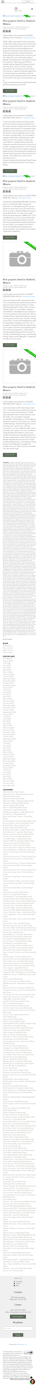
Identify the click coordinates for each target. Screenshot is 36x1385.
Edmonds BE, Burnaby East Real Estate (12, 520)
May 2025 (7, 694)
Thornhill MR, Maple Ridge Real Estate (17, 1206)
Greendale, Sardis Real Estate (20, 538)
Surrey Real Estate (8, 610)
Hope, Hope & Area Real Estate (15, 550)
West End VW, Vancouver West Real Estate (19, 1239)
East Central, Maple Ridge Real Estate (12, 515)
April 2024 (7, 723)
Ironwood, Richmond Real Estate (15, 1035)
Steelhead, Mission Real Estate (14, 605)
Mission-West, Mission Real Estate (26, 563)
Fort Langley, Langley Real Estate (15, 968)
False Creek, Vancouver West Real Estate (18, 961)
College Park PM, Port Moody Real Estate (18, 899)
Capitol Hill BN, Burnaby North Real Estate (18, 841)
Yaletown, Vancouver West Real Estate (16, 634)
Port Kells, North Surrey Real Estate (16, 578)
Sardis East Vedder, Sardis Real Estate (13, 590)
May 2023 (7, 748)
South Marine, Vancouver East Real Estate (17, 597)
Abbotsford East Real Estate (17, 462)
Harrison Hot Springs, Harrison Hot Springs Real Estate (17, 542)
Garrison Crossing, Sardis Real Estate (12, 532)
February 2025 (8, 701)
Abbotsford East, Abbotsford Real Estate (18, 794)
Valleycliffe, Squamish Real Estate (17, 616)
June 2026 (7, 665)
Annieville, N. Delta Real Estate (14, 814)
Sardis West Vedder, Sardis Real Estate (17, 1155)
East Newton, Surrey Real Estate (17, 517)
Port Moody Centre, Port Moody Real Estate (19, 1117)
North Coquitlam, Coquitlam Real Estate (24, 569)
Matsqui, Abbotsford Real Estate (15, 1059)
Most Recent (7, 659)
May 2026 (7, 668)
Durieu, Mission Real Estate (16, 513)
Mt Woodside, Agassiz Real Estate (24, 566)
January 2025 (8, 703)
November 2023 (9, 734)
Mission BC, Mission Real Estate (14, 1066)
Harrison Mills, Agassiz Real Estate (16, 1015)
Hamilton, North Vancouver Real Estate (25, 541)
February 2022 (8, 781)
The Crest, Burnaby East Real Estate (12, 612)
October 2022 (8, 763)
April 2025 (7, 696)
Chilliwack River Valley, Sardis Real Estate (18, 881)
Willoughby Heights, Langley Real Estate (17, 631)
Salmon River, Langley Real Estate (17, 587)
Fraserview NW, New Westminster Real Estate (14, 529)
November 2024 (9, 708)
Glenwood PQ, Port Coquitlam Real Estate (18, 988)
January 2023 (8, 757)
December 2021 (9, 785)
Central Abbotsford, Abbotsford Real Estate (24, 483)
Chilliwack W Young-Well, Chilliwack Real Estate (19, 495)
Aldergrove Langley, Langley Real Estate (13, 469)
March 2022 (7, 779)
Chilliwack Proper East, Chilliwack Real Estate (20, 490)
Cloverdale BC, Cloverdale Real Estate (17, 896)
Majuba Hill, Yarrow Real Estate (17, 559)
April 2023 (7, 750)
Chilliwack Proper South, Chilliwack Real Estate (15, 492)
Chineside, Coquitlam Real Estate (15, 892)
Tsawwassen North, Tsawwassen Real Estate (18, 613)
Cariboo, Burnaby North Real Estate (16, 481)
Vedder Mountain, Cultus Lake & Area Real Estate (15, 619)
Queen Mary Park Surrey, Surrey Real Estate (19, 1121)
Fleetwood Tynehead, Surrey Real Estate (18, 963)
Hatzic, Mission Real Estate (13, 1019)
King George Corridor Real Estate (15, 1039)
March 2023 (7, 752)
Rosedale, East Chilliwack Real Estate (16, 585)
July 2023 (6, 743)
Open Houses (8, 650)
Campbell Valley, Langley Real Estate (17, 839)
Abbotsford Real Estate (22, 464)
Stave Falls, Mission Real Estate (14, 1181)
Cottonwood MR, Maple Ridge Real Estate (18, 910)
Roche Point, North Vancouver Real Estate (18, 1128)
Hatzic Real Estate (21, 544)
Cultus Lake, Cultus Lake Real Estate (16, 923)
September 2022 (9, 765)
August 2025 (8, 688)
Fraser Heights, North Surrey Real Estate (24, 527)
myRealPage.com (21, 1344)
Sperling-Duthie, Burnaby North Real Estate (14, 602)
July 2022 (6, 770)
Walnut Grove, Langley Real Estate (16, 1233)
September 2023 (9, 739)
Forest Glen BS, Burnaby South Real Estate (17, 526)
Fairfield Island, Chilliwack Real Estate (17, 957)
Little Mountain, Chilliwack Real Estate (17, 1052)
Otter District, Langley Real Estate (21, 573)
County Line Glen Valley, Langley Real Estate (23, 505)
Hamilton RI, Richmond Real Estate (16, 1006)
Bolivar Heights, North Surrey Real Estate (18, 823)
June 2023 (7, 745)
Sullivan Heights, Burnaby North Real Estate (19, 1186)
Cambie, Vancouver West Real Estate (21, 478)
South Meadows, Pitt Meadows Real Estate (19, 1166)
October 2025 (8, 683)
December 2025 (9, 679)
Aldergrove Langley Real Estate (24, 468)
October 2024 (8, 710)
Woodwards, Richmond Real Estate (16, 1262)
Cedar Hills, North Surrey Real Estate (16, 845)
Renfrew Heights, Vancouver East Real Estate (18, 582)
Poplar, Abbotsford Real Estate (14, 1112)
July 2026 (6, 663)
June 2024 (7, 719)
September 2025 (9, 685)
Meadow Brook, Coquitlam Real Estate (19, 560)
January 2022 (8, 783)
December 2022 (9, 759)
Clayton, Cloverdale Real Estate (15, 498)
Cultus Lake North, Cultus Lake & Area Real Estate (15, 507)
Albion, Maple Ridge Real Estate (15, 807)
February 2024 (8, 728)
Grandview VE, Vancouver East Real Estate (13, 536)
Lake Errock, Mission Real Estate (20, 554)
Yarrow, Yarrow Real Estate (13, 1270)
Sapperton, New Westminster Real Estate (18, 1139)
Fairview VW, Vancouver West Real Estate (17, 523)
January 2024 (8, 730)
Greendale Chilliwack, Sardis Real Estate (18, 997)
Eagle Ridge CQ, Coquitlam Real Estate (17, 934)
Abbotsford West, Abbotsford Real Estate (20, 465)
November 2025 (9, 681)
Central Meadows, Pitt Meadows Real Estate (14, 484)
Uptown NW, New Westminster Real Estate (19, 1213)
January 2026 (8, 676)
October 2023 (8, 737)
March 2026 (7, 672)
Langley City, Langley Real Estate (15, 1048)
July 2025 (6, 690)
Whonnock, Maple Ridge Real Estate (16, 1253)
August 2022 (8, 768)
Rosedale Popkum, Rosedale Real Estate (18, 1130)
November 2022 (9, 761)
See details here (29, 38)
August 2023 (8, 741)
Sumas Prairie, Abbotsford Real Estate (17, 1193)
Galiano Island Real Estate (26, 530)
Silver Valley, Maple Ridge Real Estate (17, 1161)
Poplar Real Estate (17, 576)
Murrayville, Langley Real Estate (15, 1086)
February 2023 (8, 754)
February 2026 (8, 674)
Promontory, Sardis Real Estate (24, 579)
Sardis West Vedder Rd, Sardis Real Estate (18, 1150)
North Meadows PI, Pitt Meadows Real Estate (14, 570)
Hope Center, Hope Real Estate (21, 547)
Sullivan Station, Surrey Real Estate (21, 606)
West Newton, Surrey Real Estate (15, 1244)
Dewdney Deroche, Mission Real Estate (19, 510)
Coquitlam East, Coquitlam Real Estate (25, 502)
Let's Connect (18, 1316)
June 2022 (7, 772)
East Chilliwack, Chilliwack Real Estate (17, 941)
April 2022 (7, 777)
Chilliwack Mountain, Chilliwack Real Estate (19, 863)
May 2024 (7, 721)
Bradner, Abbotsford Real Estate (15, 827)
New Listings (7, 648)
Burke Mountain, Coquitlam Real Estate (13, 477)
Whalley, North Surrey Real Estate (26, 627)
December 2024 (9, 705)
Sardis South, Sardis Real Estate (11, 591)
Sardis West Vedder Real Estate (17, 593)
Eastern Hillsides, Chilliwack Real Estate (18, 945)
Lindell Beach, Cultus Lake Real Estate (23, 556)
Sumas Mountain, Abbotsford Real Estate (18, 1190)
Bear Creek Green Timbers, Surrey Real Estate (18, 471)
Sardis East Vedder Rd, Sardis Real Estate (18, 1141)
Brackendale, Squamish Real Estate (18, 474)
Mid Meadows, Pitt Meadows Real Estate (18, 1063)
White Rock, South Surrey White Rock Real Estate (15, 628)
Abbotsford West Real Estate (13, 799)
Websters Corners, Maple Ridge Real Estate (20, 622)
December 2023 (9, 732)
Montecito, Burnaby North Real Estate (12, 564)
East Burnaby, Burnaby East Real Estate (25, 514)
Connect (27, 1)
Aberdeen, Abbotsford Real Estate (16, 803)
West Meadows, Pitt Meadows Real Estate (20, 625)
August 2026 (8, 661)
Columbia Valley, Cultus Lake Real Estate (18, 903)
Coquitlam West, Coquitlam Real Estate (13, 504)
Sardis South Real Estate (30, 590)
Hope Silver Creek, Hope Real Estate (16, 1030)
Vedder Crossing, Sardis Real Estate (26, 618)
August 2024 (8, 714)
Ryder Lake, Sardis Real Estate (14, 1135)
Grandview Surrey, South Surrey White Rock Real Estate (18, 535)
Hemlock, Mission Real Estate (17, 28)
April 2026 (7, 670)
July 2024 (6, 717)
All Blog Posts (8, 646)
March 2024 (7, 725)
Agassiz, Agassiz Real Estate (23, 467)
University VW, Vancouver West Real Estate (19, 1210)
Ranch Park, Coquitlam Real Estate (16, 1124)
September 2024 (9, 712)
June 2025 (7, 692)
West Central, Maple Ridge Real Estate (17, 1237)
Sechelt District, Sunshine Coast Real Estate (19, 1159)
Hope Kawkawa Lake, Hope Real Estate (18, 1028)
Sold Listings (7, 652)
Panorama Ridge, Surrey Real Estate (16, 1108)
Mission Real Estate (12, 563)
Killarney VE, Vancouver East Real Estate (17, 551)
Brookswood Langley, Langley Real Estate (18, 830)
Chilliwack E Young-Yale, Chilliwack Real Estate (18, 487)
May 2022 (7, 774)
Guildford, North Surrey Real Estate (16, 1001)
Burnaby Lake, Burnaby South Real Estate (18, 834)
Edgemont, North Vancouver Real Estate (25, 518)
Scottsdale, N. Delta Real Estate (21, 594)
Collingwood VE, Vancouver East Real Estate (14, 501)
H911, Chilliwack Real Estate (23, 539)
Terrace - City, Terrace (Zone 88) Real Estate (19, 1201)
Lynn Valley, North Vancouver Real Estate (18, 1055)
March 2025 (7, 699)
